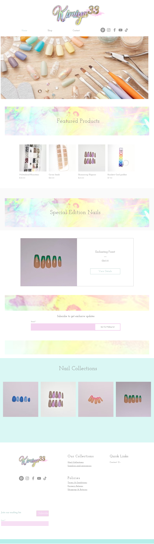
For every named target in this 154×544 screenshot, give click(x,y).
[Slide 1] (72, 96)
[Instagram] (108, 30)
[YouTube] (120, 30)
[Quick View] (32, 157)
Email (33, 321)
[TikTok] (126, 30)
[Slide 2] (74, 96)
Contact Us (115, 462)
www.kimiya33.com (20, 38)
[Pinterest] (102, 30)
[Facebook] (114, 30)
